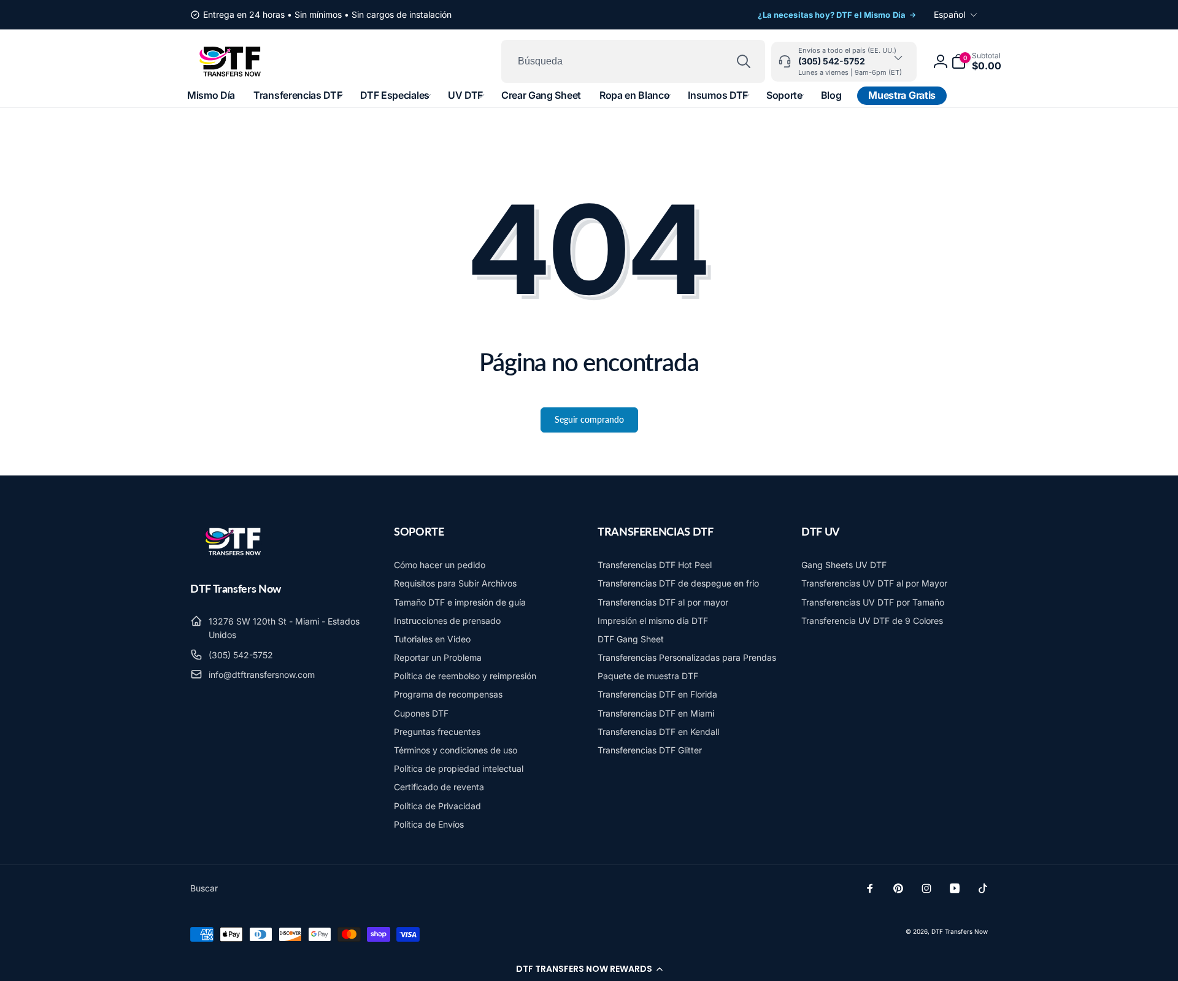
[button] (589, 968)
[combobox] (633, 61)
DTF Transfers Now (959, 931)
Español (949, 14)
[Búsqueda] (743, 61)
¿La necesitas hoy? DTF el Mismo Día (832, 15)
